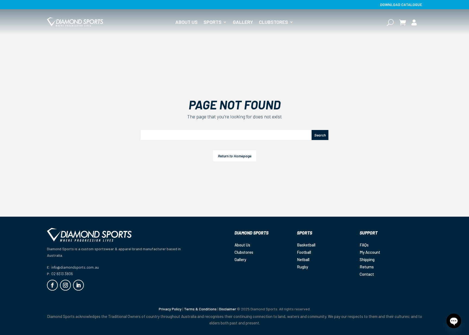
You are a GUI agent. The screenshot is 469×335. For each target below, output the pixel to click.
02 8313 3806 (62, 273)
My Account (370, 252)
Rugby (302, 266)
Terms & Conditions (200, 309)
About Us (186, 22)
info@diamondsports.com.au (75, 267)
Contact (367, 274)
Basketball (306, 244)
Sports (212, 22)
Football (304, 252)
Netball (303, 259)
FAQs (364, 244)
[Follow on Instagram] (65, 285)
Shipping (367, 259)
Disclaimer (227, 309)
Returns (367, 266)
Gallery (243, 22)
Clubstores (273, 22)
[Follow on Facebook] (52, 285)
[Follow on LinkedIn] (78, 285)
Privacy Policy (170, 309)
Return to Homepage (234, 156)
